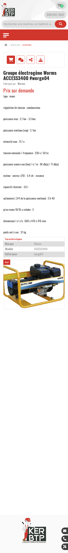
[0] (59, 5)
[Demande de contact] (21, 60)
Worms (21, 84)
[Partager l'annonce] (31, 60)
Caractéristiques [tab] (13, 239)
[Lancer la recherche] (60, 24)
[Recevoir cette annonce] (40, 60)
